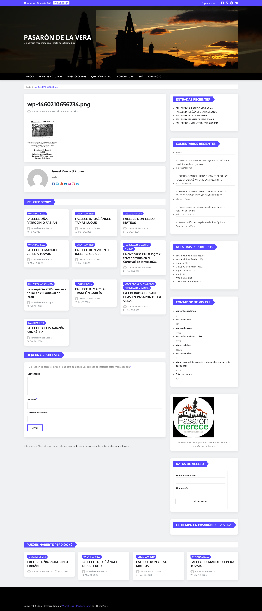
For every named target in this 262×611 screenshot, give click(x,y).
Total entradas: (184, 374)
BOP (141, 76)
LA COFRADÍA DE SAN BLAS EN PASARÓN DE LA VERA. (142, 297)
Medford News (83, 605)
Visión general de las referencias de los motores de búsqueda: (203, 364)
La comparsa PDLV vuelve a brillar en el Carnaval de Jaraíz (46, 293)
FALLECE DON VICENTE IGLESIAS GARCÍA (92, 252)
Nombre (32, 398)
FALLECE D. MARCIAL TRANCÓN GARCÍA (90, 291)
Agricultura (125, 76)
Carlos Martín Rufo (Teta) (188, 281)
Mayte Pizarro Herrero (187, 266)
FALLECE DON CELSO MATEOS (191, 115)
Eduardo (180, 262)
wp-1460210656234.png (46, 87)
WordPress (68, 605)
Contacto (155, 76)
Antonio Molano (184, 277)
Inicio (30, 76)
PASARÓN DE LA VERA (57, 37)
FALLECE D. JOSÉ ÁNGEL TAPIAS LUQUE (93, 221)
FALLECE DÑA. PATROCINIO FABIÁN (42, 221)
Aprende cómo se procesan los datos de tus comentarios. (99, 445)
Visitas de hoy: (184, 319)
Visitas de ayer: (184, 327)
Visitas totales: (184, 353)
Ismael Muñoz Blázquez (43, 111)
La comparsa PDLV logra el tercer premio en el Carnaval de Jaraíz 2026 (142, 258)
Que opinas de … (101, 76)
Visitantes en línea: (186, 310)
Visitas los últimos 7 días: (190, 336)
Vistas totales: (184, 345)
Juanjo (179, 274)
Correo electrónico (38, 412)
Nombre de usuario (186, 475)
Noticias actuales (50, 76)
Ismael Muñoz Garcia (41, 228)
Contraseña (182, 488)
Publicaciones (76, 76)
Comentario (33, 373)
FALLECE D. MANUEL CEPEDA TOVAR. (42, 252)
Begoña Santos (183, 270)
